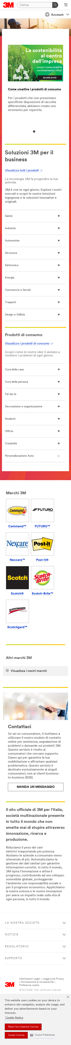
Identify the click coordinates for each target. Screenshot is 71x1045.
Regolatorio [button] (17, 946)
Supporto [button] (13, 958)
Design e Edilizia (15, 314)
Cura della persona (16, 381)
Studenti (10, 418)
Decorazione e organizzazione (23, 406)
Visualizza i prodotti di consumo (27, 343)
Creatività (11, 443)
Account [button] (57, 15)
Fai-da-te (10, 394)
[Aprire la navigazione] (65, 5)
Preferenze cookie (29, 985)
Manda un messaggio (36, 787)
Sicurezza (11, 253)
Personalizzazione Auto (19, 455)
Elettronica (11, 265)
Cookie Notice (14, 1017)
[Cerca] (55, 5)
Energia (9, 277)
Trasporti (10, 302)
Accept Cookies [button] (16, 1035)
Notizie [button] (12, 934)
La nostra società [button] (22, 922)
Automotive (12, 240)
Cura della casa (14, 369)
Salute (9, 216)
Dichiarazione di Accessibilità (37, 982)
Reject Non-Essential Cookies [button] (23, 1027)
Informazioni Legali (29, 979)
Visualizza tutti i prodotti (22, 170)
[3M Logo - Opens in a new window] (8, 5)
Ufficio (9, 431)
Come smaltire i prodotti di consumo (34, 89)
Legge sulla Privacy (53, 979)
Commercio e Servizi (18, 290)
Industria (10, 228)
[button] (42, 1035)
